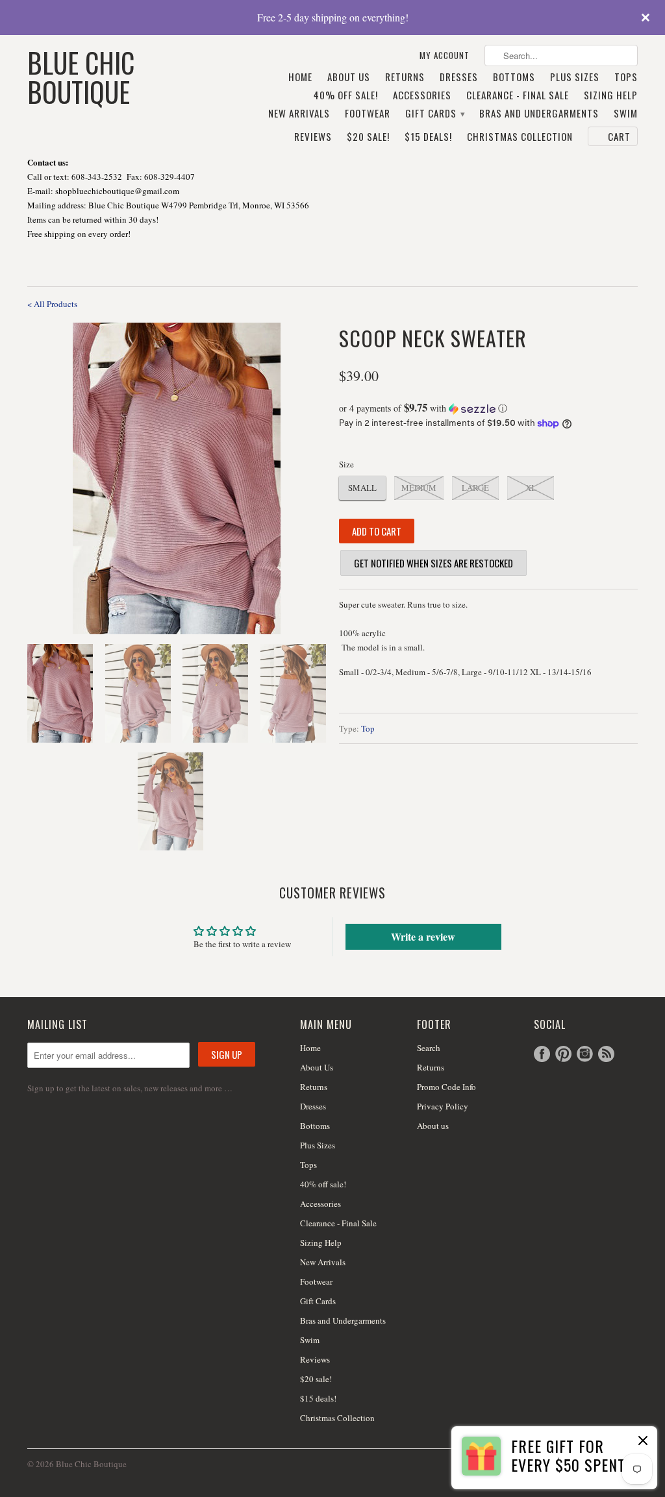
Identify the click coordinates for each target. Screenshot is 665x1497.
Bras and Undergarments (539, 113)
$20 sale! (368, 136)
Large (475, 487)
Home (300, 77)
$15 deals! (428, 136)
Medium (418, 487)
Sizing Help (611, 95)
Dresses (459, 77)
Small (362, 487)
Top (368, 728)
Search (428, 1048)
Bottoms (514, 77)
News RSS (606, 1054)
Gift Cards (434, 113)
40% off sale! (346, 95)
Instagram (585, 1054)
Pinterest (563, 1054)
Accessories (422, 95)
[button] (488, 408)
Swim (626, 113)
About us (433, 1126)
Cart (619, 136)
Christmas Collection (520, 136)
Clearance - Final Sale (517, 95)
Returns (405, 77)
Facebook (542, 1054)
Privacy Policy (442, 1106)
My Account (445, 55)
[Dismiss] (643, 1442)
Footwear (367, 113)
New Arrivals (299, 113)
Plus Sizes (574, 77)
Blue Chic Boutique (80, 75)
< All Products (52, 304)
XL (530, 487)
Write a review (423, 936)
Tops (626, 77)
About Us (348, 77)
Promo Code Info (446, 1087)
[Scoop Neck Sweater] (176, 478)
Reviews (313, 136)
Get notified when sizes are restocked (433, 563)
